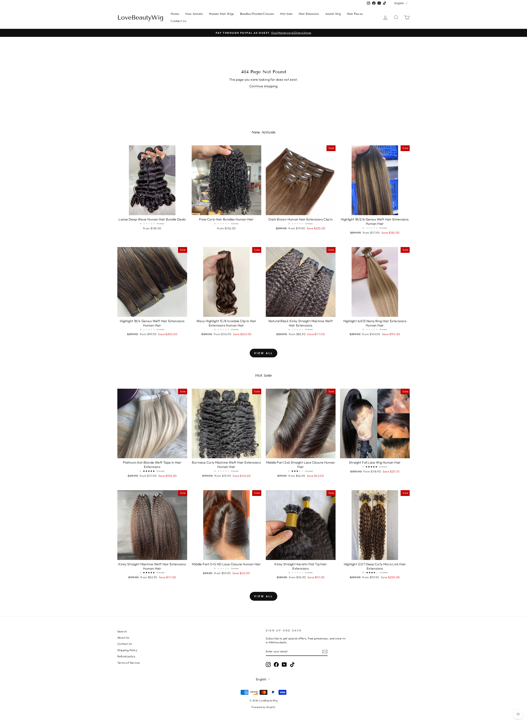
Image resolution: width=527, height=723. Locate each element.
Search (122, 631)
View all (263, 353)
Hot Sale (286, 14)
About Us (123, 637)
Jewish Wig (333, 14)
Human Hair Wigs (221, 14)
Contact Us (178, 21)
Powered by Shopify (263, 707)
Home (175, 14)
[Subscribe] (325, 651)
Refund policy (126, 656)
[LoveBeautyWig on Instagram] (268, 664)
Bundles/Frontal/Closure (257, 14)
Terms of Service (128, 663)
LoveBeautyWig (140, 17)
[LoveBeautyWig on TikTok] (292, 664)
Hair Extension (309, 14)
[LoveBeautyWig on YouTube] (284, 664)
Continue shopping (263, 86)
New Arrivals (194, 14)
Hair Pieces (355, 14)
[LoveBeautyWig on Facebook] (276, 664)
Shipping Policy (127, 650)
